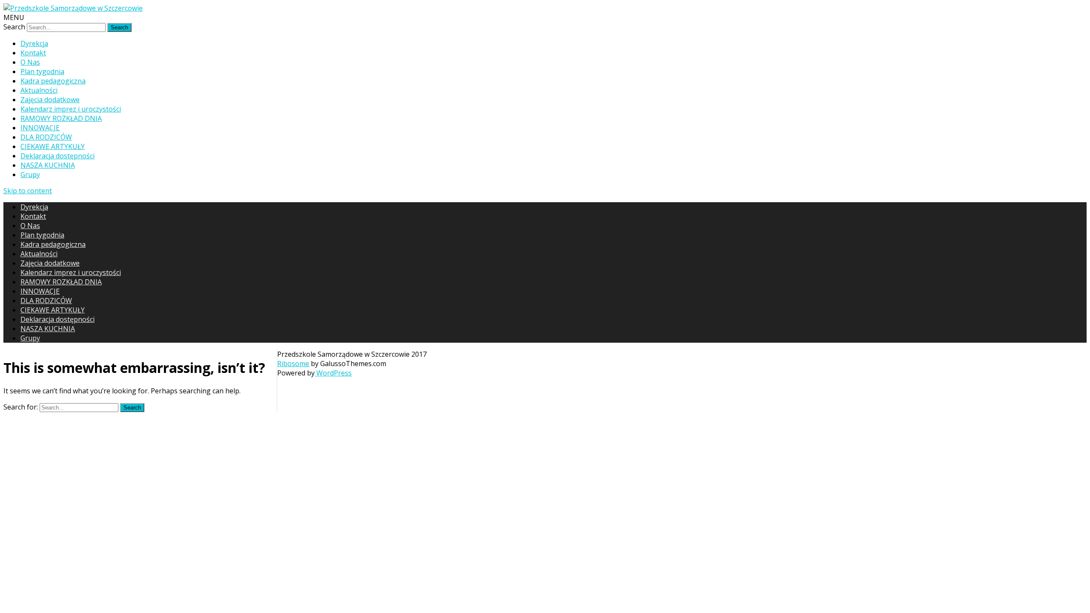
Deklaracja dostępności (57, 155)
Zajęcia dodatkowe (50, 99)
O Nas (30, 62)
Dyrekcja (34, 43)
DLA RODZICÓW (46, 137)
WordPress (333, 373)
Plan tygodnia (42, 71)
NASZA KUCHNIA (47, 165)
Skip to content (27, 190)
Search (14, 27)
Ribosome (293, 363)
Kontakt (33, 52)
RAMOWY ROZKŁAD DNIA (61, 118)
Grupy (30, 174)
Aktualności (38, 90)
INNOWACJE (40, 127)
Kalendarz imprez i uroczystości (70, 109)
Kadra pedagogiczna (53, 81)
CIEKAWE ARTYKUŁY (52, 146)
